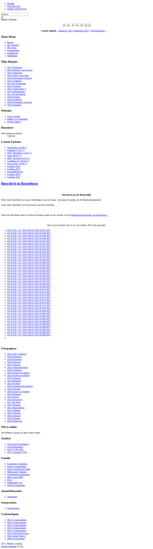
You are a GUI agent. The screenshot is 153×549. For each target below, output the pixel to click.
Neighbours (12, 53)
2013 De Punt (13, 402)
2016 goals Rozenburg (18, 444)
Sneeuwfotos (13, 508)
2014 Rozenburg (15, 447)
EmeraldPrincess (15, 171)
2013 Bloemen (14, 394)
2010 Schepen (14, 418)
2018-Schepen (14, 362)
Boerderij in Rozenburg (19, 183)
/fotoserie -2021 (65, 30)
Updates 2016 (13, 166)
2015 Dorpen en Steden (18, 375)
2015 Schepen (14, 378)
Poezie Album (13, 122)
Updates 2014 (13, 174)
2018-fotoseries (97, 30)
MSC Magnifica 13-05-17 (19, 153)
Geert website (13, 116)
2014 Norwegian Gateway (19, 78)
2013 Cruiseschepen (16, 530)
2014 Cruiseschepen (16, 528)
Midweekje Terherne (17, 472)
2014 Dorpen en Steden (18, 391)
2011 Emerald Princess (18, 533)
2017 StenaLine (14, 67)
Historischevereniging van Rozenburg (89, 215)
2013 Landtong (14, 81)
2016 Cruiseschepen (16, 522)
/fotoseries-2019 (81, 30)
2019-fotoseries (14, 356)
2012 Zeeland (13, 410)
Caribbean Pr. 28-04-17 (18, 161)
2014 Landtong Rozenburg (20, 386)
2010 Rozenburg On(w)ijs (19, 102)
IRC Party (12, 47)
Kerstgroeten (13, 50)
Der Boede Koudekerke (18, 474)
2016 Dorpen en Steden (18, 373)
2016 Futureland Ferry (17, 367)
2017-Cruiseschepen (16, 520)
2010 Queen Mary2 (16, 536)
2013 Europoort (14, 399)
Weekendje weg (14, 482)
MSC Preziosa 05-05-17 (18, 158)
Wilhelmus (12, 56)
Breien (10, 42)
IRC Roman (13, 45)
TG (21, 546)
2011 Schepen (13, 415)
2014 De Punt (13, 383)
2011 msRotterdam (16, 91)
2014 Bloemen (14, 381)
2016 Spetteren (14, 105)
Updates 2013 (13, 177)
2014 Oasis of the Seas (18, 75)
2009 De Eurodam (16, 538)
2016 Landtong (14, 370)
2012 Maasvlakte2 (16, 407)
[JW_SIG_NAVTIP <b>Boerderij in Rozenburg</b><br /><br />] (29, 230)
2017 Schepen (14, 365)
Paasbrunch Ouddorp (17, 464)
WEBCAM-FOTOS (17, 9)
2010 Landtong (14, 99)
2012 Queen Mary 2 (16, 89)
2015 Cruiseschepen (16, 525)
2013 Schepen (14, 405)
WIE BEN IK (13, 6)
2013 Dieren (13, 397)
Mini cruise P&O (15, 477)
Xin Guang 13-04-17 (17, 163)
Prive (9, 480)
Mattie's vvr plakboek (17, 119)
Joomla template (8, 546)
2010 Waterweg (14, 421)
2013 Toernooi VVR (17, 452)
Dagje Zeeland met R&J (18, 469)
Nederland (12, 497)
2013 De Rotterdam (16, 83)
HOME (10, 3)
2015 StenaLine (14, 73)
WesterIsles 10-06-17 (17, 147)
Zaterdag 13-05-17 (16, 150)
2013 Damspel (14, 86)
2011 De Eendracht (16, 94)
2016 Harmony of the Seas (19, 70)
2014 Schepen (14, 389)
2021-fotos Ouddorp (16, 354)
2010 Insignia (13, 97)
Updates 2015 (13, 169)
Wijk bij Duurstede (16, 485)
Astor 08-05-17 (14, 155)
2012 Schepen (14, 413)
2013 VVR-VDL (15, 449)
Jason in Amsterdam (16, 466)
